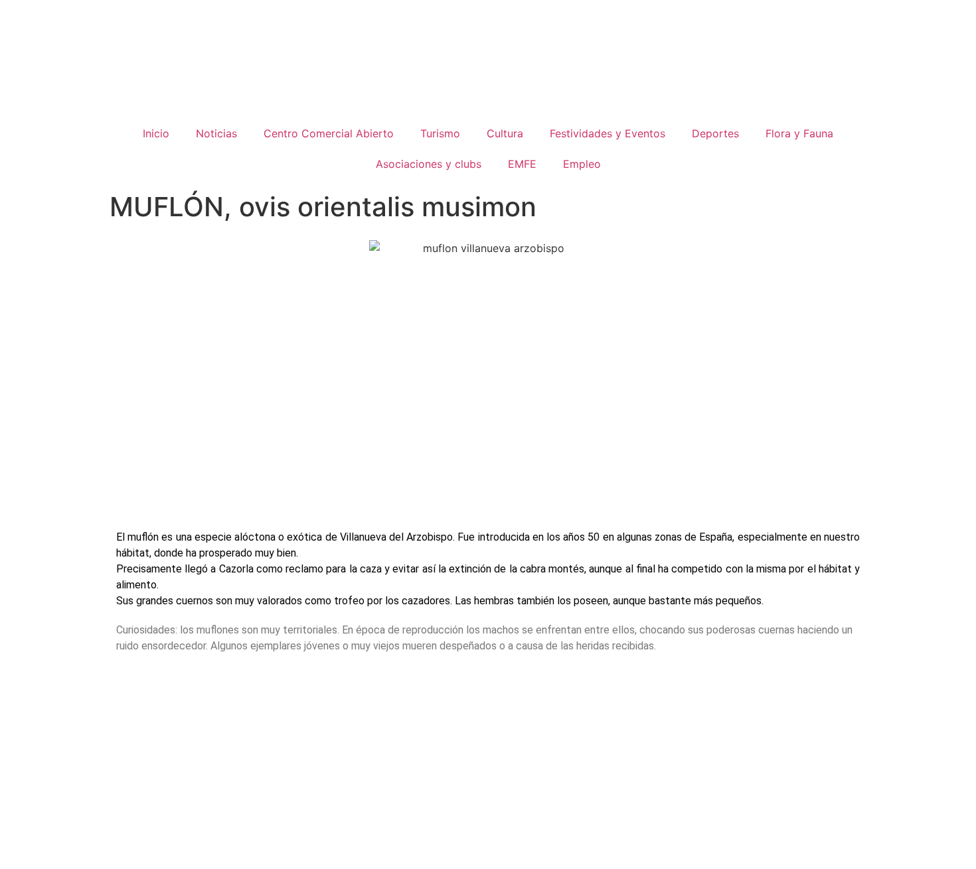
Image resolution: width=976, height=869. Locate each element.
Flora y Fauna (799, 133)
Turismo (440, 133)
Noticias (216, 133)
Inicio (156, 133)
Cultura (505, 133)
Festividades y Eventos (607, 133)
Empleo (582, 163)
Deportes (715, 133)
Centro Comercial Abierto (329, 133)
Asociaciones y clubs (428, 163)
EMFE (522, 163)
